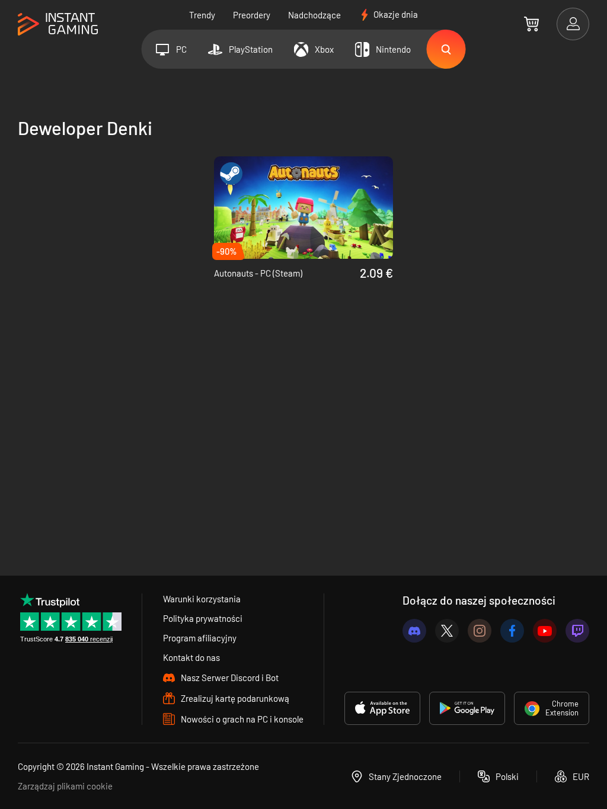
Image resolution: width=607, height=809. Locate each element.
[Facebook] (512, 631)
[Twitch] (577, 631)
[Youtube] (545, 631)
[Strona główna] (58, 24)
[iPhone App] (382, 708)
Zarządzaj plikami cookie (65, 786)
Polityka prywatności (202, 618)
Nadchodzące (314, 14)
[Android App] (467, 708)
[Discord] (414, 631)
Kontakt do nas (191, 657)
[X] (447, 631)
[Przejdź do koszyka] (531, 23)
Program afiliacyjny (200, 638)
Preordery (251, 14)
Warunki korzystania (202, 598)
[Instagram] (479, 631)
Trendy (202, 14)
